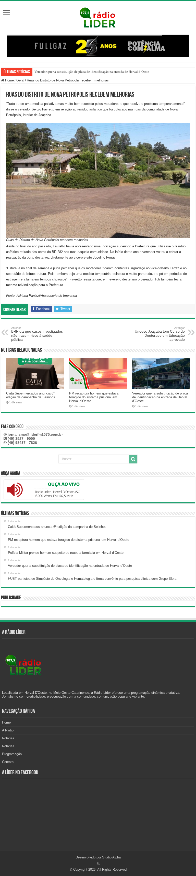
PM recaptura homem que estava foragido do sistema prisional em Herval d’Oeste (93, 397)
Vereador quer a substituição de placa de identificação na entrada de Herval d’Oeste (160, 397)
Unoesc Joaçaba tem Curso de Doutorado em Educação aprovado (160, 334)
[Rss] (98, 863)
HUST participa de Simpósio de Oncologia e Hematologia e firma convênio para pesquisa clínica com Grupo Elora (113, 72)
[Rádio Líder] (98, 17)
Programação (12, 754)
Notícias (8, 738)
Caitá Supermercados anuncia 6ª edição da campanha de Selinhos (30, 395)
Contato (8, 762)
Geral (20, 80)
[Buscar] (133, 459)
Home (9, 80)
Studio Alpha (111, 857)
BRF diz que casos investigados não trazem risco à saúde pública (37, 334)
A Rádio (8, 730)
